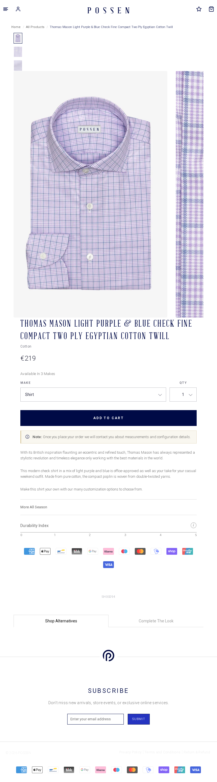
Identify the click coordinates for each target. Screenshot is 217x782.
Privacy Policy (130, 752)
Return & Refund (197, 752)
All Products (35, 27)
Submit (138, 719)
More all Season (33, 507)
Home (16, 27)
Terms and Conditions (163, 752)
